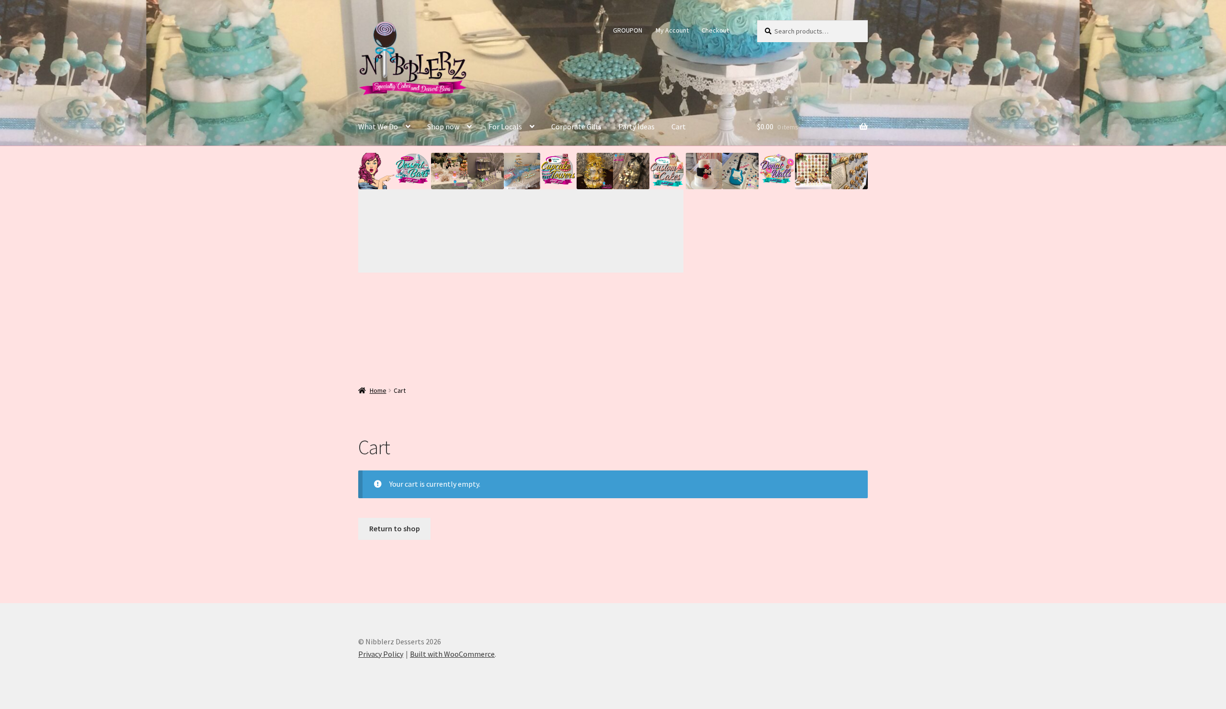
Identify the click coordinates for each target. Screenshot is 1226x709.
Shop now (443, 126)
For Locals (505, 126)
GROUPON (627, 30)
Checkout (715, 30)
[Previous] (439, 231)
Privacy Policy (380, 654)
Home (378, 390)
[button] (376, 171)
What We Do (378, 126)
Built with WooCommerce (452, 654)
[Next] (602, 231)
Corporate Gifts (576, 126)
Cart (678, 126)
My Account (672, 30)
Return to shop (394, 528)
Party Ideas (636, 126)
